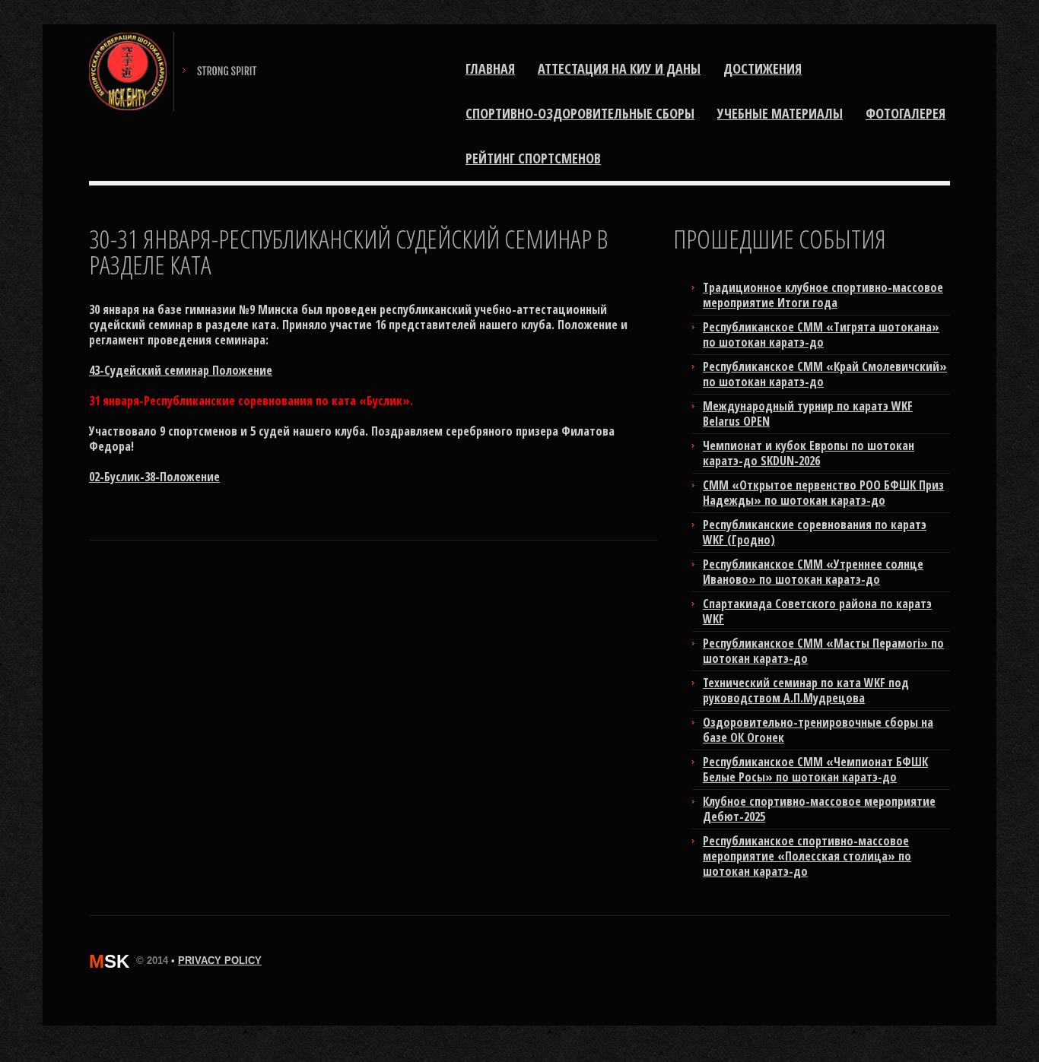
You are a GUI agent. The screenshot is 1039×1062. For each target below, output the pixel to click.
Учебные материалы (780, 113)
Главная (490, 68)
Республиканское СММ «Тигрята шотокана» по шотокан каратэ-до (821, 334)
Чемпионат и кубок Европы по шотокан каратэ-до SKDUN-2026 (808, 453)
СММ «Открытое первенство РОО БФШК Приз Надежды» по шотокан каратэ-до (823, 493)
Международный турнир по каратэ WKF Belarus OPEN (808, 414)
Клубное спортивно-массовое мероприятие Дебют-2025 (819, 809)
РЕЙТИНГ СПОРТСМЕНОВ (533, 158)
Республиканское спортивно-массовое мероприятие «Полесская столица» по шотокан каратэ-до (807, 856)
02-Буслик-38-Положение (154, 476)
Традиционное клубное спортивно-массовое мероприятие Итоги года (823, 295)
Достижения (762, 68)
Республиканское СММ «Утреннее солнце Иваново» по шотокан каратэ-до (813, 572)
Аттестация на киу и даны (619, 68)
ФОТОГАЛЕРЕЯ (905, 113)
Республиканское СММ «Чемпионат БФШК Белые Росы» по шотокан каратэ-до (815, 769)
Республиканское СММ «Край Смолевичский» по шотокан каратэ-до (825, 374)
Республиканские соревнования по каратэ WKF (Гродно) (814, 532)
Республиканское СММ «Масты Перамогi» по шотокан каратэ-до (823, 651)
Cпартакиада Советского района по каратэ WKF (817, 611)
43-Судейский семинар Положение (180, 370)
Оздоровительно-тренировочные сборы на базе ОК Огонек (818, 730)
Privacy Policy (220, 960)
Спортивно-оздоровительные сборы (579, 113)
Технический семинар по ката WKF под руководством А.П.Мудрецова (806, 690)
